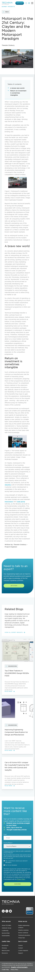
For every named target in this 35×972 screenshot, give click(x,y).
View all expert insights (14, 632)
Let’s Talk (20, 3)
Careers (20, 945)
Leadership (5, 930)
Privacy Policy (14, 969)
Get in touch (22, 941)
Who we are (6, 921)
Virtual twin (21, 938)
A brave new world (17, 88)
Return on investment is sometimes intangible (18, 93)
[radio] (17, 861)
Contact (20, 948)
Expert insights (8, 6)
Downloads (5, 945)
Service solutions (23, 932)
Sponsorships (6, 933)
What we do (22, 921)
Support (20, 953)
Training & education (24, 935)
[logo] (17, 902)
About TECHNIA (6, 925)
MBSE (7, 12)
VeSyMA (8, 485)
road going (21, 502)
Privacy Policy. (21, 879)
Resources (5, 953)
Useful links (6, 941)
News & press (6, 950)
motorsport (9, 502)
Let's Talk (14, 585)
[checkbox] (17, 863)
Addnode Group (6, 928)
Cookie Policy (5, 969)
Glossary (4, 948)
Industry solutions (23, 930)
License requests (23, 950)
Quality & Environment (19, 967)
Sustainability (6, 935)
